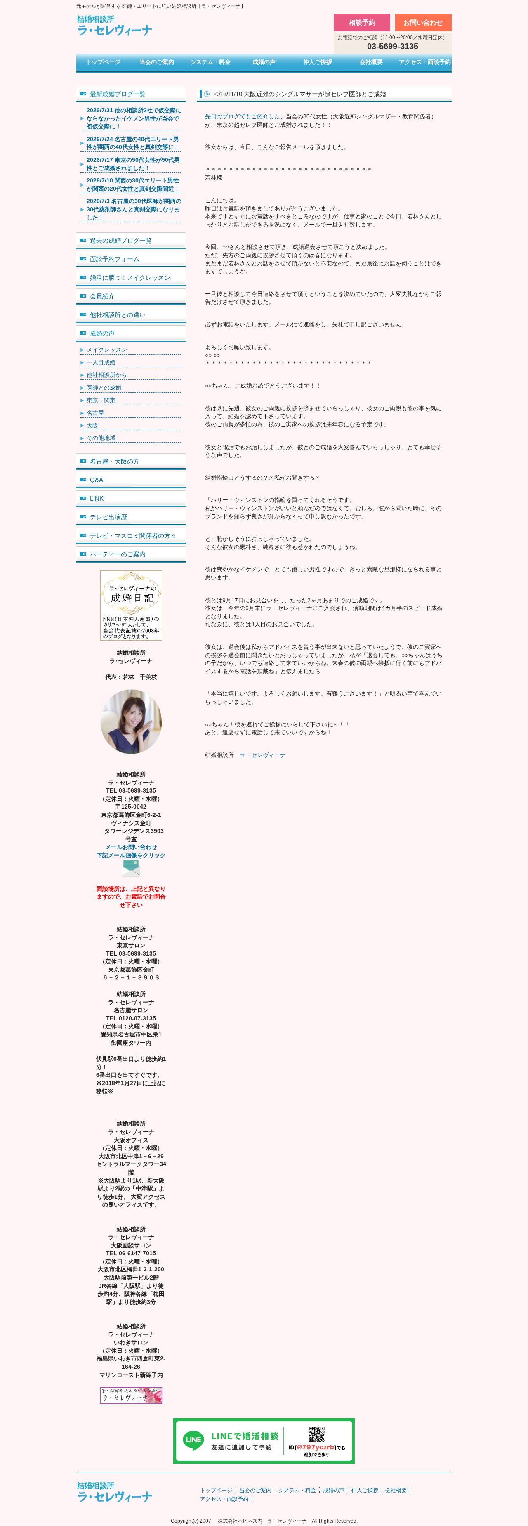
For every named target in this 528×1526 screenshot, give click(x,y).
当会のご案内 (156, 62)
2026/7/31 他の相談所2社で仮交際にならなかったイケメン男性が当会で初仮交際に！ (134, 118)
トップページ (103, 62)
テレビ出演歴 (108, 516)
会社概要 (371, 62)
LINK (97, 498)
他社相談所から (107, 374)
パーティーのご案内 (118, 554)
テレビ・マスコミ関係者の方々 (133, 535)
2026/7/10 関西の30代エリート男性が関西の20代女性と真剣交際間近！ (133, 184)
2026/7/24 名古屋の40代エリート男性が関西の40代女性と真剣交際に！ (133, 143)
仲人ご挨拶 (317, 62)
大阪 (92, 425)
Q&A (96, 479)
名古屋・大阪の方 (114, 461)
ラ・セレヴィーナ (263, 755)
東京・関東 (101, 400)
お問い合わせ (423, 22)
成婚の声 (264, 62)
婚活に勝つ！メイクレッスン (130, 277)
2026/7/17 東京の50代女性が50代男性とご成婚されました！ (133, 163)
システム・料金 (210, 62)
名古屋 (95, 412)
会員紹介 (102, 296)
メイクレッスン (107, 349)
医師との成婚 (104, 387)
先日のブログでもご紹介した (242, 116)
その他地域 (101, 438)
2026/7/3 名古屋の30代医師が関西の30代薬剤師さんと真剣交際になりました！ (134, 209)
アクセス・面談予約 (425, 62)
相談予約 (362, 22)
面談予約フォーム (114, 259)
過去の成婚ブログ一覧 (121, 240)
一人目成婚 (101, 362)
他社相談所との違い (118, 314)
